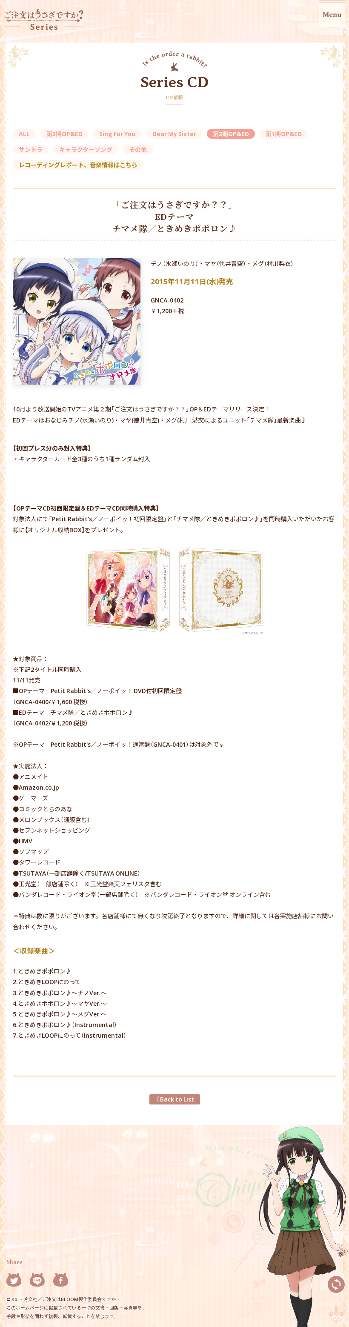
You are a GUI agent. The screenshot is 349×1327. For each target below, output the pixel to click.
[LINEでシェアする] (37, 1281)
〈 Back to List (174, 1099)
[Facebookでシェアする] (60, 1281)
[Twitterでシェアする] (13, 1281)
